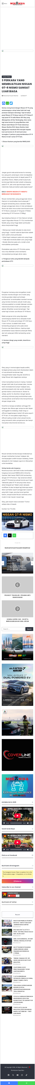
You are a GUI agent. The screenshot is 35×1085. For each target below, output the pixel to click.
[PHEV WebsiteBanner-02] (17, 705)
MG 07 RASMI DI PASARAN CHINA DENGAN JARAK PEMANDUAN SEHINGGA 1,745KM (22, 950)
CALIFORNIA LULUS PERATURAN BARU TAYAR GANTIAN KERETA (21, 969)
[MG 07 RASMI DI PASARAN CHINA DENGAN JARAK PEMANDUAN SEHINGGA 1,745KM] (7, 949)
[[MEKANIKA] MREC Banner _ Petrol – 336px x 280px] (17, 660)
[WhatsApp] (14, 535)
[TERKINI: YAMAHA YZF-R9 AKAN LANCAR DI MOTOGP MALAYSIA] (7, 960)
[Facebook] (5, 535)
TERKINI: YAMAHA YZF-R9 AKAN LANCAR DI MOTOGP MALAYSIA (22, 960)
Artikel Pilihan (7, 77)
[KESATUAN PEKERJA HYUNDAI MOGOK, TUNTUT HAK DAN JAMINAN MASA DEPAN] (7, 923)
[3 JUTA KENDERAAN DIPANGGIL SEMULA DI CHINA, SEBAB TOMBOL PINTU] (7, 978)
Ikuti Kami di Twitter (9, 902)
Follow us (18, 881)
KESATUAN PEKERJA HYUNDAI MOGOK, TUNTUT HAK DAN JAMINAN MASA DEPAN (22, 923)
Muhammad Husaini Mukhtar (10, 95)
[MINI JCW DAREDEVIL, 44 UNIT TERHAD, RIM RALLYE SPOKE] (7, 941)
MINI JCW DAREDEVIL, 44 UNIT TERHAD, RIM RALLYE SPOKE (23, 940)
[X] (10, 535)
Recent (17, 915)
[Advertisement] (17, 30)
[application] (17, 816)
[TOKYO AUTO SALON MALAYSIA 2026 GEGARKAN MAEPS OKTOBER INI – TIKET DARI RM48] (7, 1010)
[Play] (4, 823)
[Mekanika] (17, 3)
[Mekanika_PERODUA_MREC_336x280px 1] (17, 735)
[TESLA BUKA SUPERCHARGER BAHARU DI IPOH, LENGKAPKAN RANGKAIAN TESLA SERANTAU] (7, 988)
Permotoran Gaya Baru (17, 1070)
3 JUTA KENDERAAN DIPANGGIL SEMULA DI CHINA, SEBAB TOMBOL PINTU (23, 978)
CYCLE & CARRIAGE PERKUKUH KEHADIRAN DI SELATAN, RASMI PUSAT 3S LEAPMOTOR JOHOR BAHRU (23, 999)
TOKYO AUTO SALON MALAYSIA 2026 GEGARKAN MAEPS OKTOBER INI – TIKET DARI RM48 (22, 1010)
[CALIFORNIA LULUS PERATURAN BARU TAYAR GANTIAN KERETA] (7, 969)
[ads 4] (17, 797)
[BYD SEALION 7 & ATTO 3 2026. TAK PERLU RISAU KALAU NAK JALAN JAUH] (7, 932)
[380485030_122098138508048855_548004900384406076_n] (17, 770)
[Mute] (28, 823)
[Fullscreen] (31, 823)
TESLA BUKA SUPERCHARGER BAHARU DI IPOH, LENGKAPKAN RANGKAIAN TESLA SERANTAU (22, 988)
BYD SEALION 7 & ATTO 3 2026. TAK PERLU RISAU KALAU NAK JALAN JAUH (23, 932)
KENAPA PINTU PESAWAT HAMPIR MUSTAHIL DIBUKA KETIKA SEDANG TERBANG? (17, 568)
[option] (17, 563)
